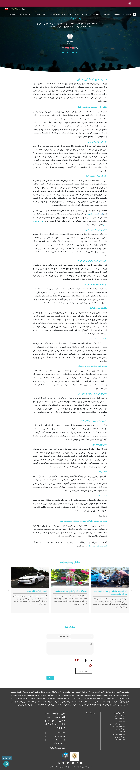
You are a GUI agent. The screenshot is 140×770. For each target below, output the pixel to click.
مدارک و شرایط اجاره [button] (58, 14)
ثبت (50, 678)
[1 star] (73, 48)
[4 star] (66, 48)
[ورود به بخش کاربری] (23, 9)
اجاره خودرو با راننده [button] (92, 14)
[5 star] (63, 48)
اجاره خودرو (127, 14)
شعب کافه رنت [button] (40, 14)
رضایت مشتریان (15, 14)
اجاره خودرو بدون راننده (112, 14)
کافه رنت (51, 767)
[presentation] (131, 590)
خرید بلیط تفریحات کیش (97, 545)
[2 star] (70, 48)
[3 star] (68, 48)
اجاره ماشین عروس (76, 14)
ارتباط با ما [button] (27, 14)
